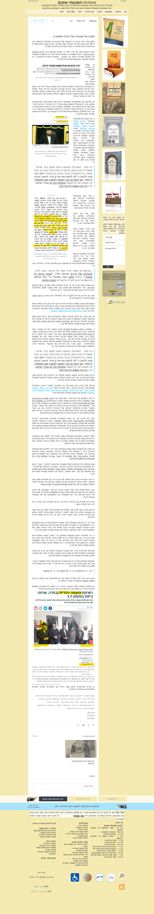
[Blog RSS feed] (122, 887)
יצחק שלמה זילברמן (53, 699)
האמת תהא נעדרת (88, 708)
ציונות (72, 696)
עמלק (77, 702)
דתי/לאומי (38, 696)
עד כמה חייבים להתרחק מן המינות (83, 762)
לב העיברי (74, 705)
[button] (53, 21)
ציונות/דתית (47, 696)
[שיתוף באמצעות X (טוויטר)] (88, 725)
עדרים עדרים (76, 708)
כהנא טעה (64, 699)
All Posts (92, 21)
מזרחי (84, 699)
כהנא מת (72, 699)
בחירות (54, 696)
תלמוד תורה (91, 718)
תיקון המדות (91, 715)
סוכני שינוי (83, 702)
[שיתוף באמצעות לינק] (78, 725)
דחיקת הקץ (79, 696)
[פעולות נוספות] (33, 32)
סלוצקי (69, 708)
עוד (71, 21)
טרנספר (59, 705)
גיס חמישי (66, 705)
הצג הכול (35, 736)
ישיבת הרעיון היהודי (67, 702)
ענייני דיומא (91, 713)
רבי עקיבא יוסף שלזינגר (87, 705)
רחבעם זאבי (51, 705)
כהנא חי (48, 702)
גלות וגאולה (81, 21)
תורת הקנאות (41, 705)
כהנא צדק (56, 702)
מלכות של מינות (63, 696)
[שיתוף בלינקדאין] (83, 725)
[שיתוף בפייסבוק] (94, 725)
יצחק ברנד (41, 699)
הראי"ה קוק (91, 699)
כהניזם (78, 699)
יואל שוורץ (91, 702)
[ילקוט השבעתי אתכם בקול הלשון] (110, 302)
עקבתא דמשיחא (89, 696)
